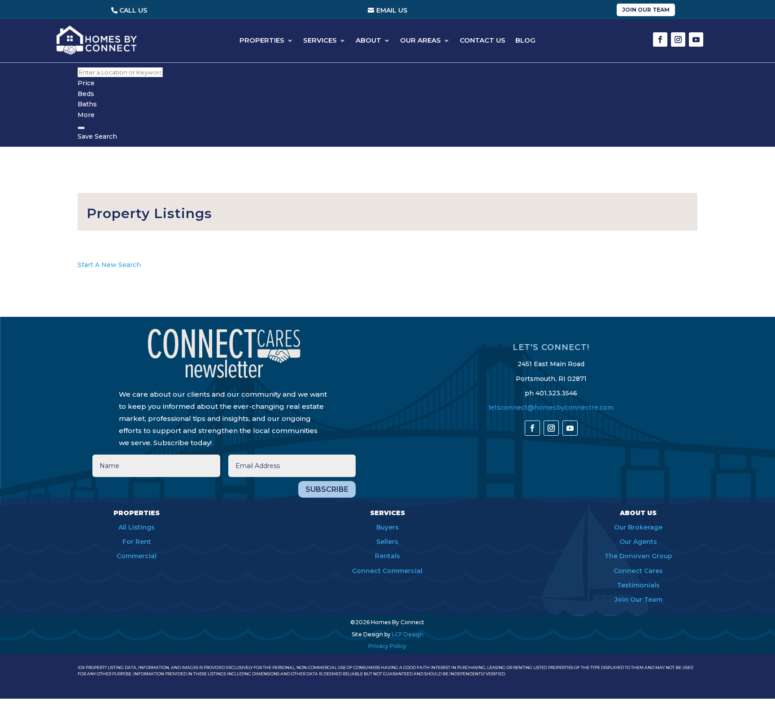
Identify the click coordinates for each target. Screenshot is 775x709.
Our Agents (638, 542)
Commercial (137, 556)
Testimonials (638, 585)
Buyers (387, 527)
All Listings (136, 527)
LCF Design (407, 634)
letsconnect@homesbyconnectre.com (551, 407)
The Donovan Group (638, 556)
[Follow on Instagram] (678, 39)
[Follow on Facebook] (660, 39)
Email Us (391, 10)
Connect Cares (638, 571)
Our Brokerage (638, 527)
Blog (525, 40)
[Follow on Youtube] (696, 39)
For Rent (136, 542)
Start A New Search (109, 265)
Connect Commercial (387, 571)
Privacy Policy (387, 646)
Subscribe (326, 489)
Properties (261, 40)
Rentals (387, 556)
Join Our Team (646, 9)
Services (320, 40)
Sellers (387, 542)
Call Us (133, 10)
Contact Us (482, 40)
